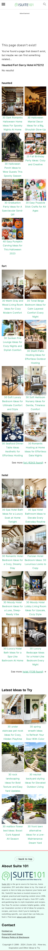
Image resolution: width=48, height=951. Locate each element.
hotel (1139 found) (33, 671)
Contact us (7, 931)
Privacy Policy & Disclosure (15, 937)
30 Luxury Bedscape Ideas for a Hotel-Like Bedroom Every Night (35, 656)
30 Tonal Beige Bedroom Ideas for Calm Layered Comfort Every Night (35, 308)
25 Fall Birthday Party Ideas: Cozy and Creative (35, 160)
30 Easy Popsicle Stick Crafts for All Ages (35, 206)
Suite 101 (6, 884)
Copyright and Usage (12, 934)
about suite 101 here (26, 917)
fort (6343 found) (33, 462)
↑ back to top (24, 859)
